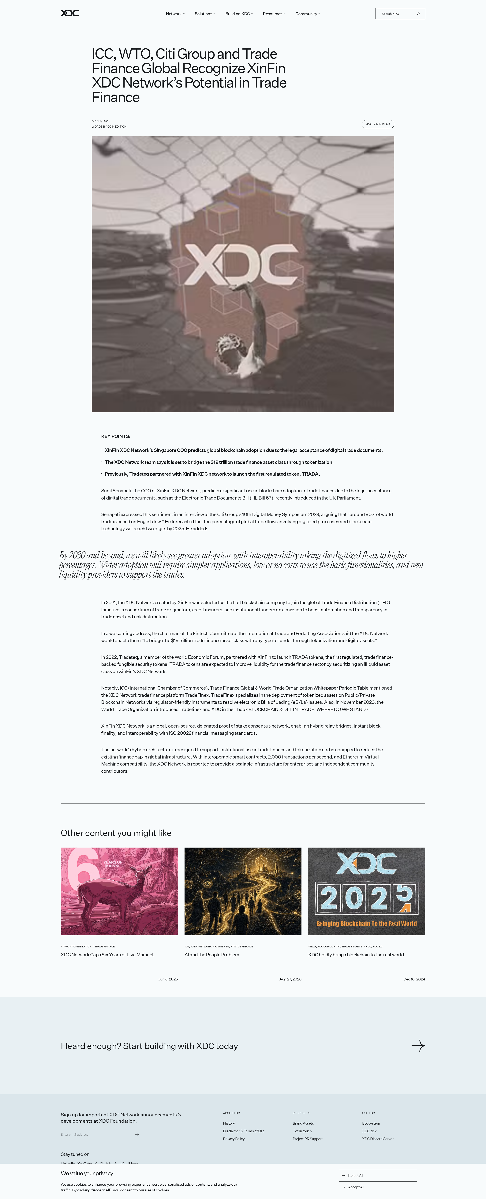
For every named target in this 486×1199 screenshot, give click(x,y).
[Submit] (137, 1134)
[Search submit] (418, 14)
